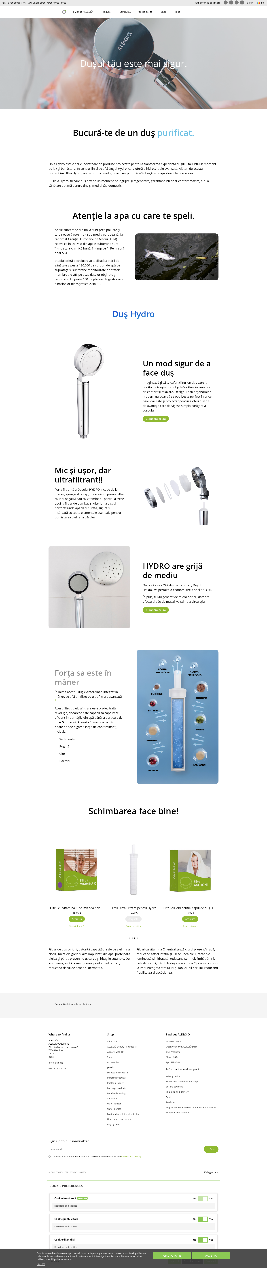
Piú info (41, 1263)
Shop (163, 11)
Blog (177, 11)
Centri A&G (125, 11)
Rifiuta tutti (172, 1255)
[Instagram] (231, 2)
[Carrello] (204, 12)
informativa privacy (131, 1156)
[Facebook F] (226, 2)
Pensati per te (145, 11)
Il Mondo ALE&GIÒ (83, 11)
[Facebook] (173, 1172)
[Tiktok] (237, 2)
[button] (189, 12)
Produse (106, 11)
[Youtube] (242, 2)
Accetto (211, 1255)
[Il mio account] (196, 12)
